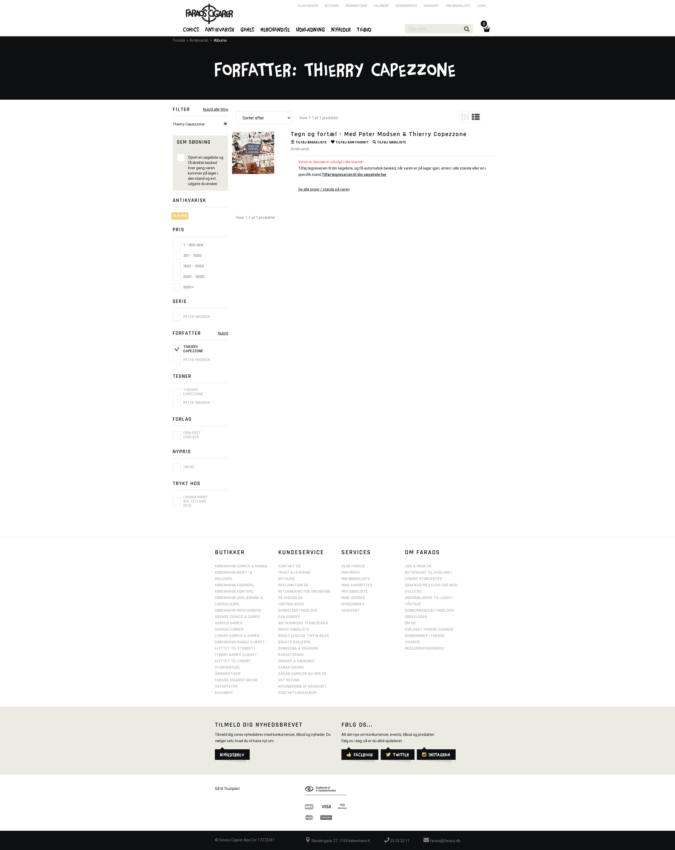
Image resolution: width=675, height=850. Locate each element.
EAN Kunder (289, 617)
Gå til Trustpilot (227, 788)
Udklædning (310, 29)
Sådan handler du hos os (302, 674)
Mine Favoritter (356, 585)
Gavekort (431, 5)
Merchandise (275, 29)
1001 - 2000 (193, 266)
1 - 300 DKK (193, 245)
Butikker (332, 5)
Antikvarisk (199, 40)
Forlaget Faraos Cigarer (429, 629)
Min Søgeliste (354, 591)
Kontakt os (289, 566)
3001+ (188, 287)
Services (356, 552)
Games (247, 29)
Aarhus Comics (229, 629)
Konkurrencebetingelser (429, 610)
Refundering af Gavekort (302, 686)
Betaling (286, 579)
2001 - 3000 (193, 276)
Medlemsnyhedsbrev (424, 648)
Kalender (381, 5)
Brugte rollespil (294, 642)
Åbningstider (356, 5)
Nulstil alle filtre (215, 109)
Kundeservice (406, 5)
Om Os (410, 623)
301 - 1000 (192, 255)
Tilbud (364, 29)
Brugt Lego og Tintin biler (303, 636)
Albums (220, 40)
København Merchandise (238, 610)
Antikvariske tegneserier (303, 623)
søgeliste (391, 142)
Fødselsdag (416, 617)
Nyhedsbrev (352, 604)
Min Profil (350, 572)
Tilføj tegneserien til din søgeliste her (354, 174)
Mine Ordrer (353, 598)
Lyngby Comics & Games (237, 636)
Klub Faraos (308, 5)
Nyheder (341, 29)
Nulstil (223, 333)
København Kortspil (234, 591)
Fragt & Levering (294, 572)
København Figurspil (234, 585)
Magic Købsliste (294, 629)
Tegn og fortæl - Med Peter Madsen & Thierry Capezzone (379, 134)
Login (481, 5)
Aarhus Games (228, 623)
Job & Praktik (418, 566)
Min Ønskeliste (355, 579)
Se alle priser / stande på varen (324, 189)
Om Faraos (422, 552)
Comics (191, 29)
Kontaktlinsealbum (297, 693)
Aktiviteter (226, 686)
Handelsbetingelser (297, 610)
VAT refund (289, 680)
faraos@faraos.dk (444, 841)
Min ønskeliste (458, 5)
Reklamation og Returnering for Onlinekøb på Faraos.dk (304, 591)
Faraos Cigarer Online (236, 680)
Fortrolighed (291, 604)
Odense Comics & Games (237, 617)
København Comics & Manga (241, 566)
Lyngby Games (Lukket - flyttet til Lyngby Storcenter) (237, 661)
